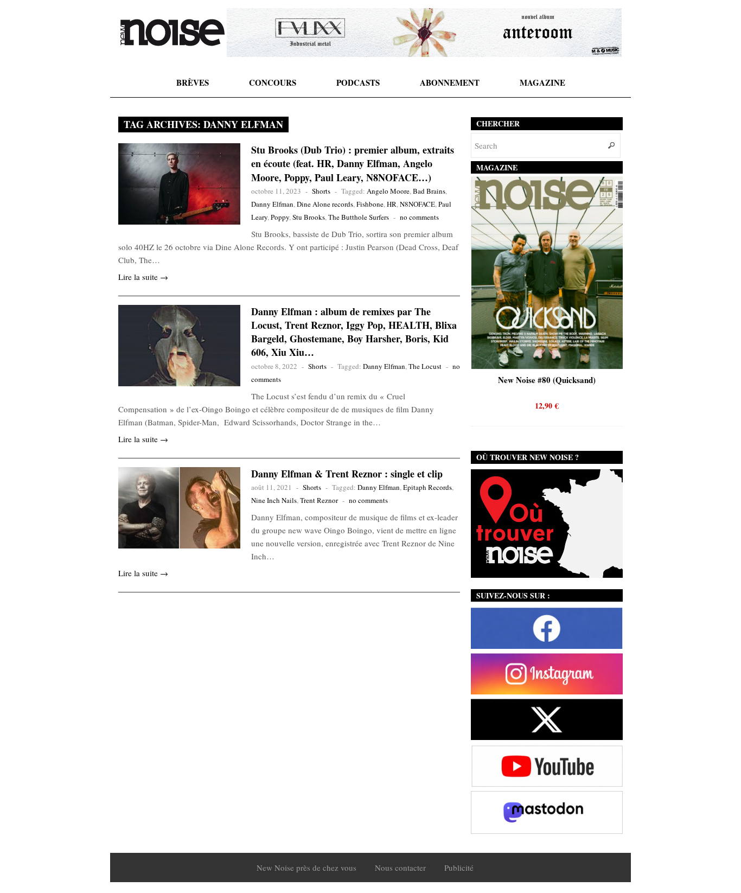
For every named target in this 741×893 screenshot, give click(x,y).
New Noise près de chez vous (306, 867)
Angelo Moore (388, 191)
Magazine (542, 82)
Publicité (459, 867)
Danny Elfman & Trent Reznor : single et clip (347, 474)
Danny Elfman (272, 204)
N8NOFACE (417, 204)
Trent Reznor (319, 500)
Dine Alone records (325, 204)
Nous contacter (400, 867)
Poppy (280, 217)
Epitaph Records (427, 487)
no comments (419, 217)
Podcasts (358, 82)
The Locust (425, 366)
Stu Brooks (308, 217)
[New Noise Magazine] (172, 32)
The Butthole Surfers (358, 217)
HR (392, 204)
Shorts (321, 191)
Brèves (192, 82)
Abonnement (450, 82)
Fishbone (370, 204)
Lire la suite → (143, 276)
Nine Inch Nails (274, 500)
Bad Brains (429, 191)
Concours (272, 82)
